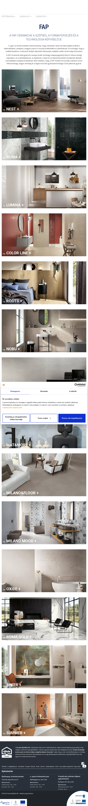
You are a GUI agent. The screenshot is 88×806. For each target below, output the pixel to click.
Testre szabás (43, 418)
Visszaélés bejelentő (66, 766)
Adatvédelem (50, 766)
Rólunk (33, 766)
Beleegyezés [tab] (15, 391)
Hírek (37, 766)
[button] (11, 17)
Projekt (27, 766)
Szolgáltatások (12, 766)
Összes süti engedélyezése (72, 418)
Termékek (21, 766)
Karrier (42, 766)
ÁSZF (56, 766)
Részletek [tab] (44, 391)
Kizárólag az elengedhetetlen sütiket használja (16, 418)
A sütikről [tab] (72, 391)
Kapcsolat (77, 766)
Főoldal (4, 766)
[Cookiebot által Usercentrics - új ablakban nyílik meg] (76, 385)
